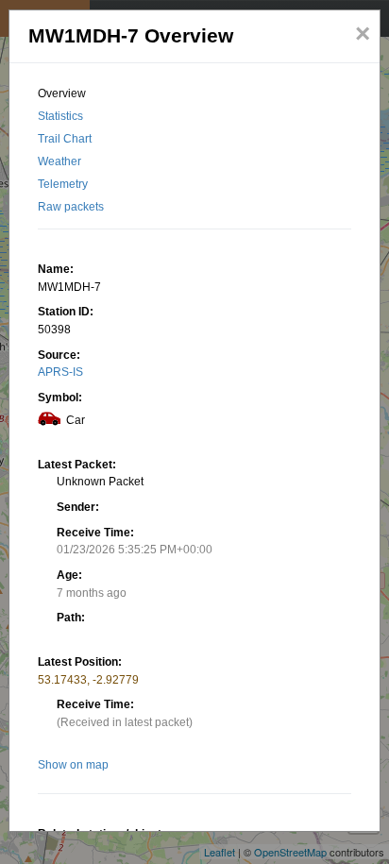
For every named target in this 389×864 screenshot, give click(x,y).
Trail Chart (65, 138)
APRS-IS (60, 372)
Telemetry (63, 184)
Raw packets (71, 206)
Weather (59, 161)
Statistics (60, 116)
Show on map (73, 764)
